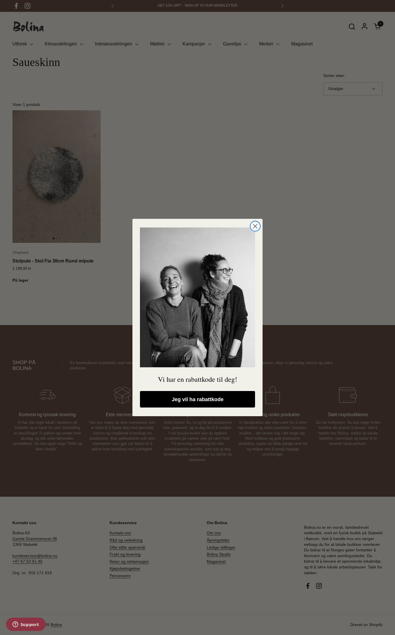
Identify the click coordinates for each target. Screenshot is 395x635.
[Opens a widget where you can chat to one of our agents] (26, 625)
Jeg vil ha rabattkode (198, 399)
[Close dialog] (255, 226)
